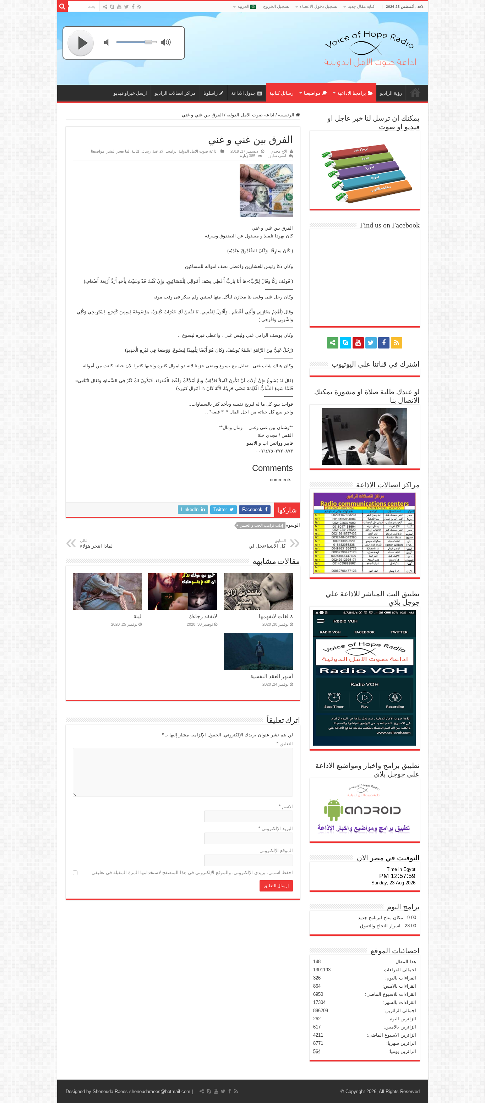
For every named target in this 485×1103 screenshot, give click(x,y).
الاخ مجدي (279, 151)
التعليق (285, 743)
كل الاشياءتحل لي (267, 543)
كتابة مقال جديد (361, 6)
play (81, 43)
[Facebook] (133, 6)
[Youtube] (119, 6)
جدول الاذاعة (243, 93)
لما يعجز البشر (118, 151)
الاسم (286, 806)
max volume (167, 43)
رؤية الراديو (391, 93)
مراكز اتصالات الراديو (175, 93)
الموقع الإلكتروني (276, 850)
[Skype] (112, 6)
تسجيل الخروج (276, 6)
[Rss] (139, 6)
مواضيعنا (312, 93)
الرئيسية (287, 114)
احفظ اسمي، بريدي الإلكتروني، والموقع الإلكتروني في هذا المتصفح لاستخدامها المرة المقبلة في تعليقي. (191, 872)
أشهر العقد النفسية (271, 676)
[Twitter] (127, 6)
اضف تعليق (277, 156)
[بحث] (62, 6)
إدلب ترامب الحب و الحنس (261, 525)
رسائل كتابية (281, 93)
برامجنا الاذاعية (351, 93)
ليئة (137, 616)
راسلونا (210, 93)
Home (415, 92)
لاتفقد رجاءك (203, 616)
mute (110, 43)
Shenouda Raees (110, 1091)
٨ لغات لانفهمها (276, 616)
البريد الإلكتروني (275, 828)
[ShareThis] (105, 6)
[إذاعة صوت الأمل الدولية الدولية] (369, 47)
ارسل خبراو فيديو (130, 93)
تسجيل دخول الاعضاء (318, 6)
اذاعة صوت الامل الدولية (250, 114)
